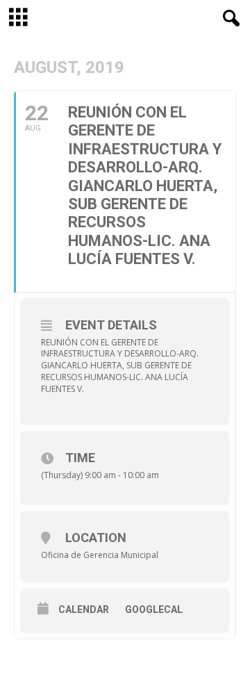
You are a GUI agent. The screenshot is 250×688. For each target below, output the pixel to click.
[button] (228, 18)
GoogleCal (154, 609)
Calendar (83, 609)
